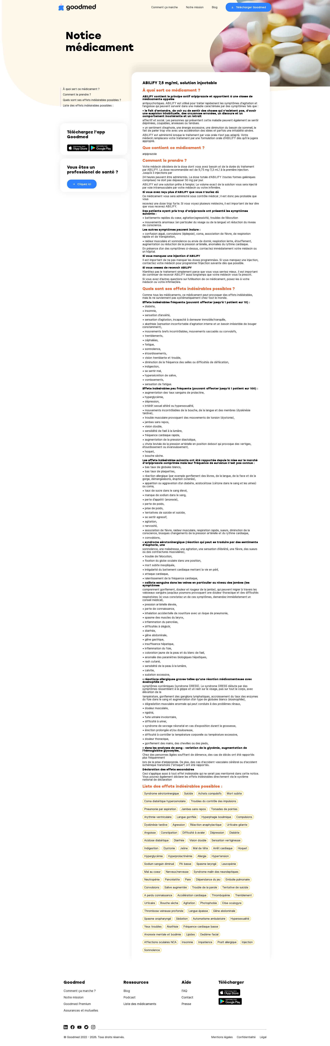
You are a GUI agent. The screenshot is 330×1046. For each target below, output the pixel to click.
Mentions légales (222, 1037)
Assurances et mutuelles (81, 1010)
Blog (214, 7)
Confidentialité (246, 1037)
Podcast (129, 997)
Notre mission (195, 7)
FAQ (184, 991)
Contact (187, 997)
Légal (263, 1037)
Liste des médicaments (139, 1004)
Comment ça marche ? (80, 991)
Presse (186, 1004)
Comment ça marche (164, 7)
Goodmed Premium (77, 1004)
